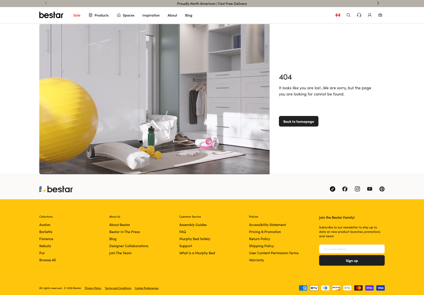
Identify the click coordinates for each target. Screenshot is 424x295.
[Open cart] (380, 15)
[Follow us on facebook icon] (345, 189)
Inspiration (151, 15)
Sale (76, 15)
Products (102, 15)
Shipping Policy (261, 245)
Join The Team (120, 252)
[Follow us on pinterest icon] (382, 189)
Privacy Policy (93, 288)
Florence (46, 238)
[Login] (369, 15)
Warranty (256, 260)
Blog (188, 15)
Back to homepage (298, 121)
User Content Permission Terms (274, 252)
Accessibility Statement (267, 224)
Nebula (45, 245)
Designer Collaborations (128, 245)
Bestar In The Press (124, 231)
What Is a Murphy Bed (197, 252)
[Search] (348, 15)
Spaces (128, 15)
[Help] (359, 15)
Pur (42, 252)
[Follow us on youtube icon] (369, 189)
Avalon (44, 224)
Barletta (45, 231)
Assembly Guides (193, 224)
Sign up (352, 260)
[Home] (51, 15)
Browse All (47, 260)
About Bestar (119, 224)
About (172, 15)
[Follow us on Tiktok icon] (332, 189)
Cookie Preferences (147, 288)
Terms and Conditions (118, 288)
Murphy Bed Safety (194, 238)
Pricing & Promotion (265, 231)
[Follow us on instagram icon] (357, 189)
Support (185, 245)
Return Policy (259, 238)
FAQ (182, 231)
